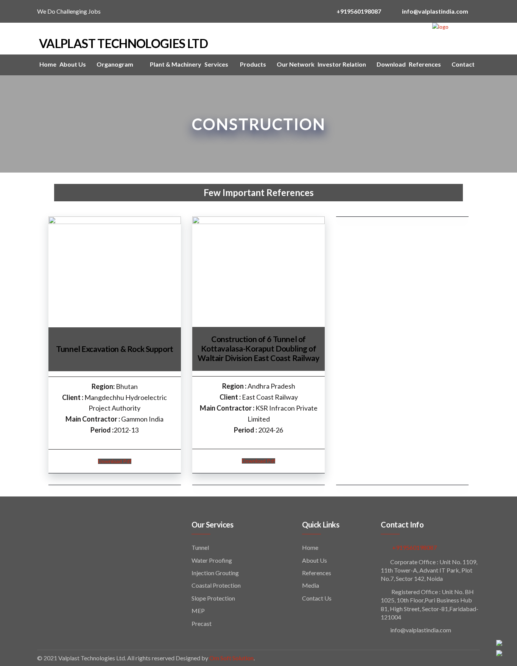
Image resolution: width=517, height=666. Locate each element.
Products (253, 64)
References (425, 64)
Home (47, 64)
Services (216, 64)
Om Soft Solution (231, 657)
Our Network (296, 64)
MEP (198, 610)
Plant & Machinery (175, 64)
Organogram (115, 64)
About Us (72, 64)
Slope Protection (213, 598)
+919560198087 (414, 547)
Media (310, 585)
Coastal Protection (216, 585)
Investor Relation (342, 64)
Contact (463, 64)
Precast (202, 623)
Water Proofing (212, 560)
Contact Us (317, 598)
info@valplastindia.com (420, 629)
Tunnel (200, 547)
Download (391, 64)
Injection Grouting (215, 572)
